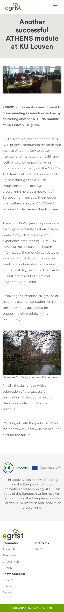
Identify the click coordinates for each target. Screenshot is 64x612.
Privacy (7, 567)
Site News (9, 555)
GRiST (39, 549)
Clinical (7, 586)
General (8, 580)
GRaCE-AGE (11, 561)
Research (9, 592)
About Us (9, 549)
